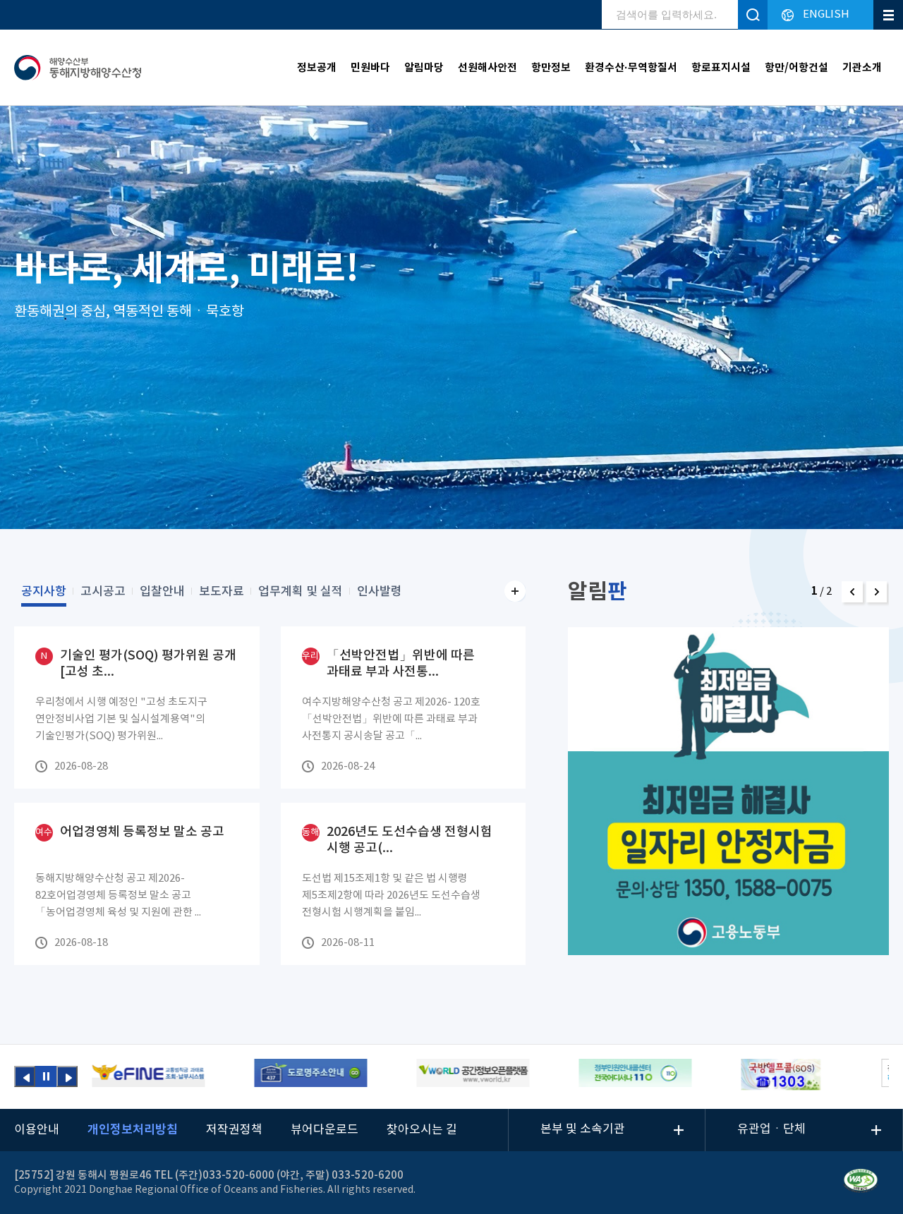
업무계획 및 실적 (300, 592)
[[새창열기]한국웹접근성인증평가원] (860, 1183)
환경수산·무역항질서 (631, 67)
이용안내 (36, 1130)
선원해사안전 (487, 67)
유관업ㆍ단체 (771, 1129)
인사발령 (379, 592)
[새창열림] (148, 1075)
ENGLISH (826, 14)
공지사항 (43, 592)
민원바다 (370, 67)
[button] (852, 591)
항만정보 (551, 67)
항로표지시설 (721, 67)
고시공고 (103, 592)
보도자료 (221, 592)
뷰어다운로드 (324, 1130)
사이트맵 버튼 (888, 15)
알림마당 (424, 67)
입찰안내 (162, 592)
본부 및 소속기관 (582, 1129)
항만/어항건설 (796, 67)
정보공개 (317, 67)
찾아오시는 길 (422, 1130)
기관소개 (862, 67)
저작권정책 (234, 1130)
